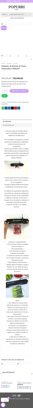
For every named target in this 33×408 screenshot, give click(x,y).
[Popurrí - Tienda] (16, 7)
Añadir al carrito (19, 91)
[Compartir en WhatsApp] (2, 108)
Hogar (9, 63)
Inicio (3, 63)
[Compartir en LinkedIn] (18, 108)
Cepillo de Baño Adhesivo (24, 383)
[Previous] (4, 38)
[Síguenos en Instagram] (23, 1)
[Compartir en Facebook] (6, 108)
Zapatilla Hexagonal (6, 383)
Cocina (15, 63)
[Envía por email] (12, 108)
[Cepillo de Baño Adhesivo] (24, 371)
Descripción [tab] (7, 121)
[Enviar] (29, 14)
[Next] (28, 38)
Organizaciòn (25, 102)
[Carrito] (31, 7)
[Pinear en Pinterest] (15, 108)
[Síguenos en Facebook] (21, 1)
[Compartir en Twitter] (9, 108)
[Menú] (2, 7)
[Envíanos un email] (25, 1)
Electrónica (15, 102)
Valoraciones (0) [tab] (8, 125)
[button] (5, 96)
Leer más (5, 386)
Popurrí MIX (4, 104)
